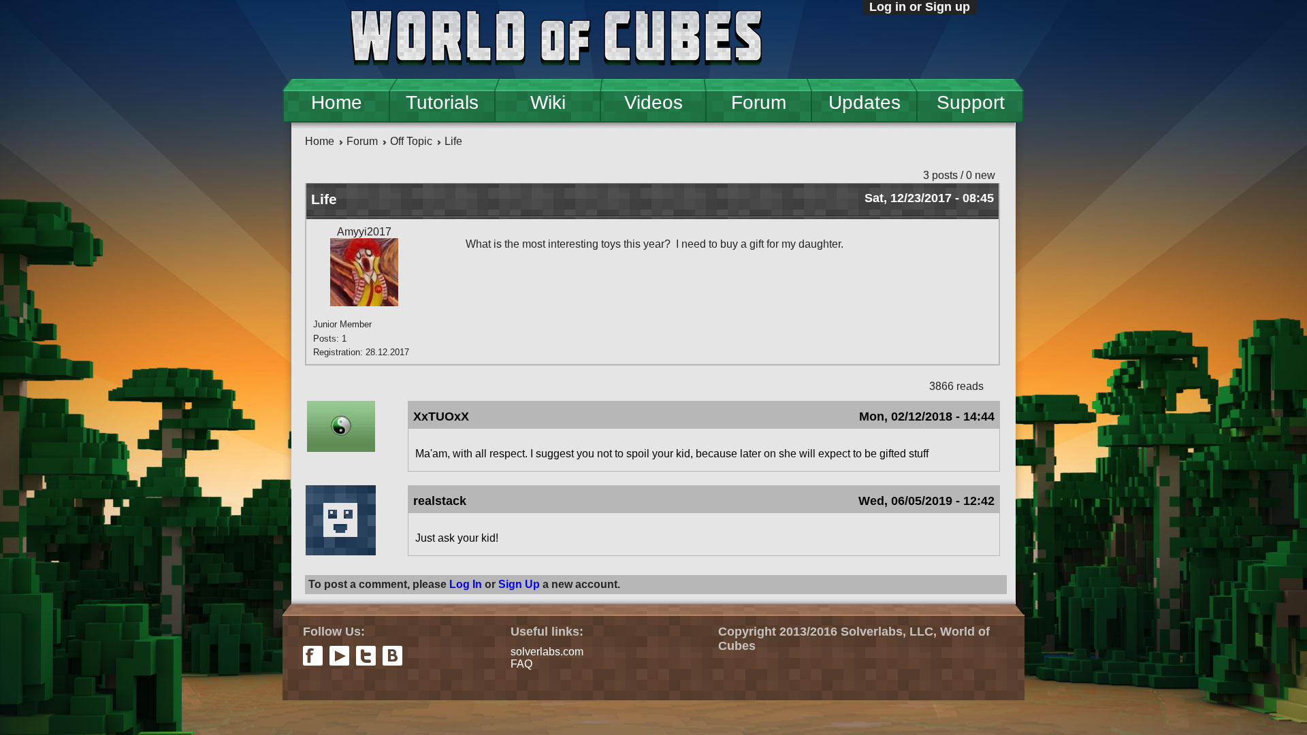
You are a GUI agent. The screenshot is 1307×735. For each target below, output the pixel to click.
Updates (864, 102)
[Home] (556, 39)
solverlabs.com (547, 651)
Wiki (548, 102)
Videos (653, 102)
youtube (339, 656)
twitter (366, 656)
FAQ (521, 664)
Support (971, 102)
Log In (465, 584)
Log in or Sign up (919, 7)
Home (336, 102)
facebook (313, 656)
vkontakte (392, 656)
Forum (758, 102)
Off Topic (411, 141)
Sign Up (519, 584)
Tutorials (442, 102)
